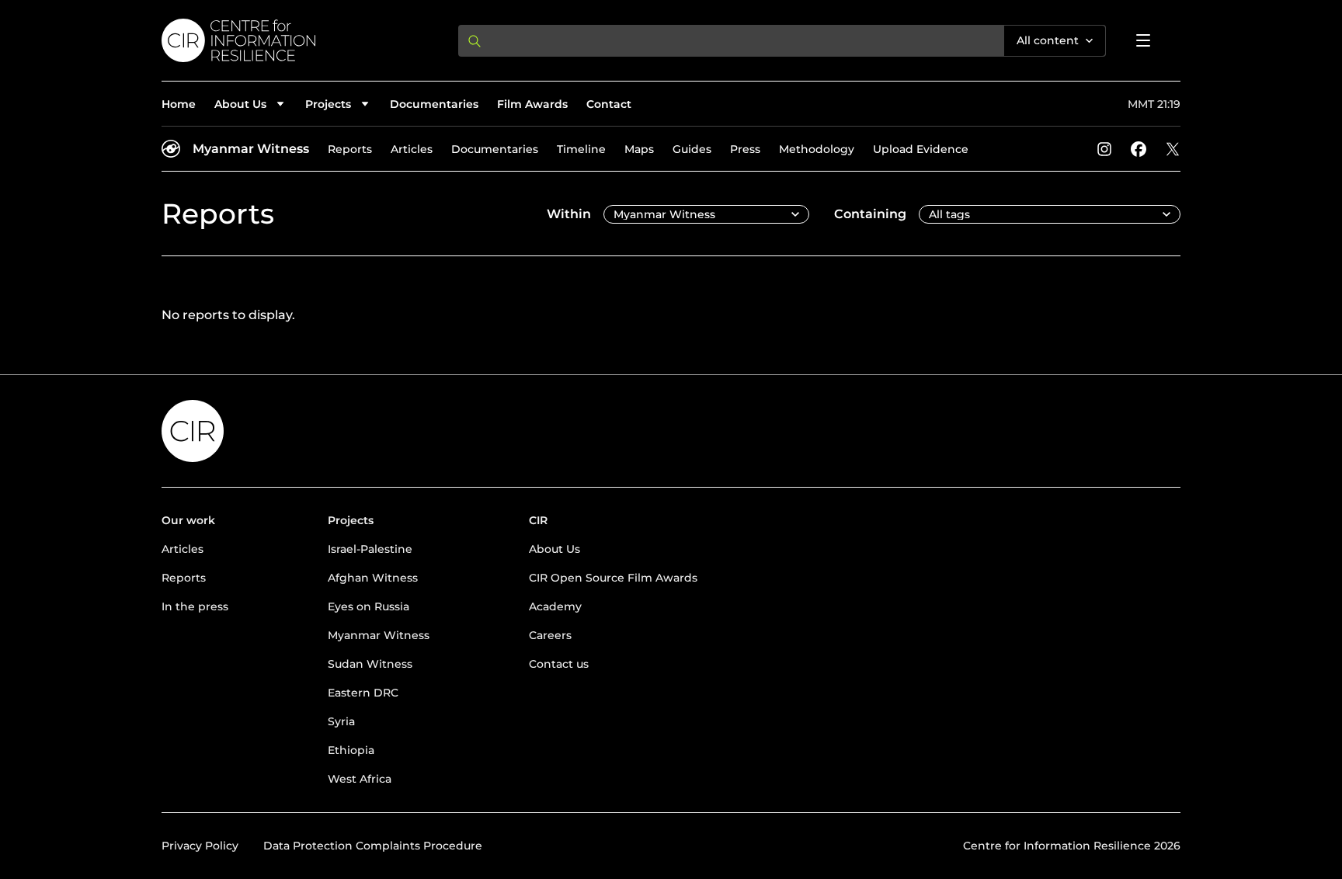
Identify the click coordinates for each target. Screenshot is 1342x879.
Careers (550, 635)
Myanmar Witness (251, 148)
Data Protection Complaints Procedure (372, 846)
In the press (195, 606)
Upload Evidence (920, 149)
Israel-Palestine (370, 549)
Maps (639, 149)
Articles (412, 149)
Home (179, 104)
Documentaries (434, 104)
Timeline (581, 149)
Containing (870, 214)
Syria (341, 721)
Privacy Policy (200, 846)
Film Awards (532, 104)
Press (745, 149)
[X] (1172, 149)
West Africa (359, 779)
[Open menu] (1143, 40)
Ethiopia (351, 750)
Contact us (559, 664)
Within (569, 214)
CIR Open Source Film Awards (613, 578)
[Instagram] (1104, 149)
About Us (554, 549)
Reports (350, 149)
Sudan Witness (370, 664)
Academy (555, 606)
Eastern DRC (363, 693)
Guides (692, 149)
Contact (608, 104)
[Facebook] (1138, 149)
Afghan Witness (373, 578)
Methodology (816, 149)
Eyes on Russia (368, 606)
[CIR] (297, 40)
